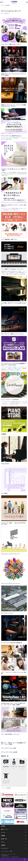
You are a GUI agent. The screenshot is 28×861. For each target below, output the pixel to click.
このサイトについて (12, 854)
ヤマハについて (4, 848)
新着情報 (3, 835)
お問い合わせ (4, 854)
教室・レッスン (4, 829)
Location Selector (5, 851)
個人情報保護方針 (5, 855)
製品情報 (3, 826)
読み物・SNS (4, 838)
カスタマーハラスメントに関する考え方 (9, 856)
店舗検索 (3, 845)
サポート (3, 842)
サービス (3, 832)
